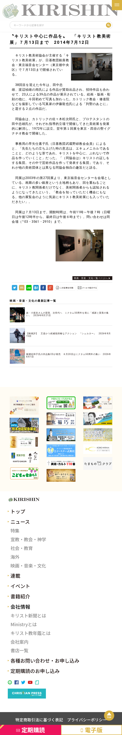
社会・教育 (21, 548)
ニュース (20, 521)
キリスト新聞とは (28, 615)
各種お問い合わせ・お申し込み (44, 660)
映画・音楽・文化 (28, 565)
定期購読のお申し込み (35, 670)
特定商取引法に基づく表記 (39, 719)
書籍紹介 (20, 596)
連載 (15, 575)
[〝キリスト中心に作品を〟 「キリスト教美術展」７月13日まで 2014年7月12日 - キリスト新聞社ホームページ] (36, 289)
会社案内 (19, 641)
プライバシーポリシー (87, 719)
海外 (14, 556)
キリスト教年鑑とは (30, 633)
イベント (20, 585)
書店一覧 (19, 650)
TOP (109, 717)
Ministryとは (23, 624)
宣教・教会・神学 (28, 539)
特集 (14, 530)
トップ (17, 511)
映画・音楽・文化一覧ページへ (91, 278)
